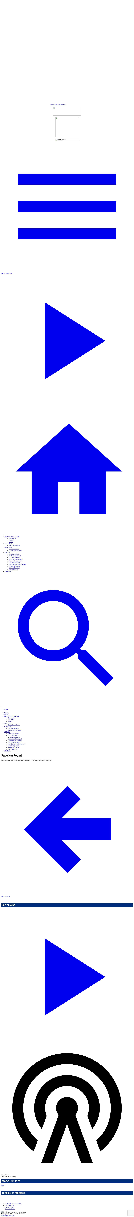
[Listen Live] (67, 975)
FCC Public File (13, 569)
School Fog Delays (14, 566)
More (2, 1185)
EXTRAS (7, 552)
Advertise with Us (14, 554)
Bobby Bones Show (14, 545)
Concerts (11, 540)
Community (12, 538)
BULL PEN (8, 543)
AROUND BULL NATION (12, 536)
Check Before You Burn (15, 561)
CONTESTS (8, 547)
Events (11, 542)
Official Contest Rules (15, 550)
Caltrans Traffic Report (16, 559)
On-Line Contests (14, 549)
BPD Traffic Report (14, 557)
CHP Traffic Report (14, 562)
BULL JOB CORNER (15, 556)
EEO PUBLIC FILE (14, 568)
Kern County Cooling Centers (17, 564)
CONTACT (8, 571)
